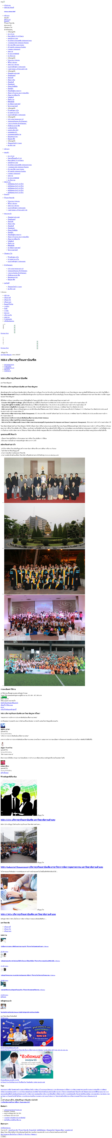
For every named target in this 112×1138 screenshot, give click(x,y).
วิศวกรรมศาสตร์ (13, 106)
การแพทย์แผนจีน (70, 1094)
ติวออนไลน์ (32, 1130)
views (4, 951)
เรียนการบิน (11, 80)
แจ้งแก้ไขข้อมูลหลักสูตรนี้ (8, 709)
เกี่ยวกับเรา (27, 1134)
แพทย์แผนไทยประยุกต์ (19, 1094)
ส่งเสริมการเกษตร (35, 1096)
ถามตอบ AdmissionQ (14, 49)
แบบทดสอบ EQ (12, 132)
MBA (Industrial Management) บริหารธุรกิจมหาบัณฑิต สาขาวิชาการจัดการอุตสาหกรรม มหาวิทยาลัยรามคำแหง (52, 867)
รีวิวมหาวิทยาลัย (23, 1130)
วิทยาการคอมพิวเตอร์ (68, 1091)
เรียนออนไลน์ (50, 1130)
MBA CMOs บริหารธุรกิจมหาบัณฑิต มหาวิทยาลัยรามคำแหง (28, 914)
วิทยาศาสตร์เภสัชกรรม (62, 1096)
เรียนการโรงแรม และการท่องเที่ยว (18, 93)
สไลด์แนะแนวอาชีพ (14, 125)
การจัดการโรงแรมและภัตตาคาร (43, 1089)
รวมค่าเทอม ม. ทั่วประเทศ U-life (17, 69)
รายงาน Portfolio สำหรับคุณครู (17, 123)
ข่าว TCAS (11, 34)
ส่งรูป (2, 707)
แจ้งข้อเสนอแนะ (6, 1128)
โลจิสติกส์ (11, 97)
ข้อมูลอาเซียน (59, 1130)
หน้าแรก (6, 15)
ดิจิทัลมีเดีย (11, 101)
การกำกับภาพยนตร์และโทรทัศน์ (28, 1091)
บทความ (10, 51)
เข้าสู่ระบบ (7, 5)
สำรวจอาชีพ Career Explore (16, 45)
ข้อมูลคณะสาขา (13, 136)
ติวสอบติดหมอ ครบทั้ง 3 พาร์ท (10, 1080)
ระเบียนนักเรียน (12, 128)
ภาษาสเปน (102, 1094)
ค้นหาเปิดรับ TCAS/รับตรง (16, 36)
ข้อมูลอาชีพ (11, 139)
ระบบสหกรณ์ (68, 1130)
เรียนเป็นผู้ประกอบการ (14, 91)
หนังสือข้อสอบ (41, 1130)
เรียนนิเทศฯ (11, 84)
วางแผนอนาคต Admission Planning (18, 42)
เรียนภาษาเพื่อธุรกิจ (14, 95)
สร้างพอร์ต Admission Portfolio (17, 47)
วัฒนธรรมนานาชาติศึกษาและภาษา (95, 1091)
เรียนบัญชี (11, 82)
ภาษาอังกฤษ (26, 1096)
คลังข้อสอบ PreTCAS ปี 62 (16, 190)
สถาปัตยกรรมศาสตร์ (14, 104)
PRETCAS (7, 19)
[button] (3, 333)
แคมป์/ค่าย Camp (13, 38)
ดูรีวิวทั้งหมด (4, 772)
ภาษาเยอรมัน (95, 1094)
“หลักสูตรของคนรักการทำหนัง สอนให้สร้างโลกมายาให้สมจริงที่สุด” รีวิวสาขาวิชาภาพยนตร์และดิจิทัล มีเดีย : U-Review (30, 961)
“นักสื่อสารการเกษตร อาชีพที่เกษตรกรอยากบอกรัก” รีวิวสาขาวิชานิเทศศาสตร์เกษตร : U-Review (25, 946)
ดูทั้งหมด (3, 997)
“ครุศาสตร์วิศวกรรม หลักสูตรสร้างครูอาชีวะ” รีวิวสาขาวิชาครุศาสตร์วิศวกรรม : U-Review (23, 989)
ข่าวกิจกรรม (11, 56)
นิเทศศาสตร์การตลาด (18, 1089)
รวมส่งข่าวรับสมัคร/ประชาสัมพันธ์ (14, 1117)
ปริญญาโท (7, 929)
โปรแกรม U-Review (14, 60)
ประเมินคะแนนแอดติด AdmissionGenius (20, 40)
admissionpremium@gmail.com (13, 1110)
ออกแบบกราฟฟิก (6, 1089)
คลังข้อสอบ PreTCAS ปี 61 (16, 192)
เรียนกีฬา (10, 88)
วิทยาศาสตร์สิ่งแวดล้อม (83, 1094)
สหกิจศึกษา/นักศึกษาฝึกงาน (12, 1120)
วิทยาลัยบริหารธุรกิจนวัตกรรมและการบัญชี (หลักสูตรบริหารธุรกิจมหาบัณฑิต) (20, 1012)
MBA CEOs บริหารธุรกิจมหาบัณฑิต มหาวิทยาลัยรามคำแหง (28, 820)
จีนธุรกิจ (78, 1091)
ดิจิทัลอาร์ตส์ (29, 1089)
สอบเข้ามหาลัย (13, 1130)
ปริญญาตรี (7, 926)
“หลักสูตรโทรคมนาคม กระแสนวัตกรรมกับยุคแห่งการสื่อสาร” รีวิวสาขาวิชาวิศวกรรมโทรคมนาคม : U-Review (28, 975)
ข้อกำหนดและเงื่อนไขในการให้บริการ (12, 1134)
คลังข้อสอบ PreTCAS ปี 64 (16, 186)
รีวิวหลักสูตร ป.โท (13, 110)
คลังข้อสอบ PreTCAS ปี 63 (16, 188)
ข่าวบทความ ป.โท (13, 112)
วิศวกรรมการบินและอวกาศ (88, 1096)
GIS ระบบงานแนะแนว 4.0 (15, 119)
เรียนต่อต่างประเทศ (14, 73)
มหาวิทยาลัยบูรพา (6, 354)
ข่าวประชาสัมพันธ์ (13, 53)
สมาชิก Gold (11, 145)
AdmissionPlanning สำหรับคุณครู (17, 121)
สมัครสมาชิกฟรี (9, 7)
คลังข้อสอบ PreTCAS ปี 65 (16, 184)
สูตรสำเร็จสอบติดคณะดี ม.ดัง (9, 1048)
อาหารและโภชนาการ (48, 1096)
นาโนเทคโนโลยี (11, 1096)
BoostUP (6, 21)
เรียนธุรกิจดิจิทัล (13, 86)
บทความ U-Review (13, 64)
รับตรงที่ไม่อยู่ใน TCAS (15, 158)
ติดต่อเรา (34, 1134)
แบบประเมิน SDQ (13, 130)
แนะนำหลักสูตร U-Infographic (17, 66)
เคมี (82, 1091)
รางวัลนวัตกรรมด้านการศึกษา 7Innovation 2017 (15, 1102)
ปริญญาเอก (7, 931)
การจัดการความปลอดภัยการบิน (36, 1094)
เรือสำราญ (11, 99)
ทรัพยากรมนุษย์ (75, 1096)
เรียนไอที (10, 77)
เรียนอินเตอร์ (11, 75)
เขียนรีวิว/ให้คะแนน (7, 705)
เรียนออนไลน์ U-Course (15, 143)
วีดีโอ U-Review (12, 62)
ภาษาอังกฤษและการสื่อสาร (62, 1089)
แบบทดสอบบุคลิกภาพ (14, 134)
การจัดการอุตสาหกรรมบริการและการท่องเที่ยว (85, 1089)
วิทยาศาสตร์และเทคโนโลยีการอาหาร (50, 1091)
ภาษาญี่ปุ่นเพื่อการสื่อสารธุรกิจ (55, 1094)
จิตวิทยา (19, 1096)
